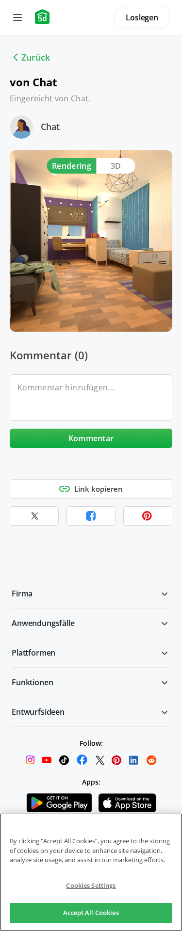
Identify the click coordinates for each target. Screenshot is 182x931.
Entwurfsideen (38, 711)
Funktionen (32, 682)
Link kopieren (98, 489)
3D (116, 166)
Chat (50, 126)
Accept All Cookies (90, 912)
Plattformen (33, 652)
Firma (22, 593)
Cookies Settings (91, 885)
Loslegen (142, 17)
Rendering (71, 166)
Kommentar (91, 438)
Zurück (35, 57)
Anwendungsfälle (43, 623)
